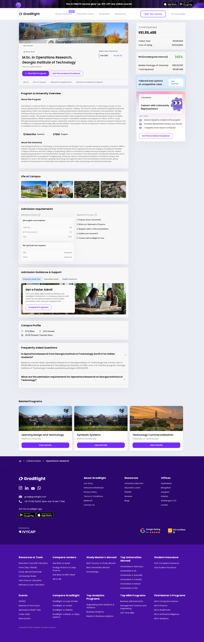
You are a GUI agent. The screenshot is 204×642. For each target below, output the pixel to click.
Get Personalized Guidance (66, 73)
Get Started (174, 82)
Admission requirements (61, 82)
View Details (45, 445)
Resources (120, 14)
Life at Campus (39, 82)
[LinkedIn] (27, 488)
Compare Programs (38, 307)
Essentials (104, 14)
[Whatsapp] (39, 488)
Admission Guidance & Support (89, 82)
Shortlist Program (37, 73)
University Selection (31, 279)
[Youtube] (33, 488)
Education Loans (85, 14)
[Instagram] (21, 488)
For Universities (178, 14)
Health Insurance (69, 279)
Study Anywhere (63, 14)
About (25, 82)
